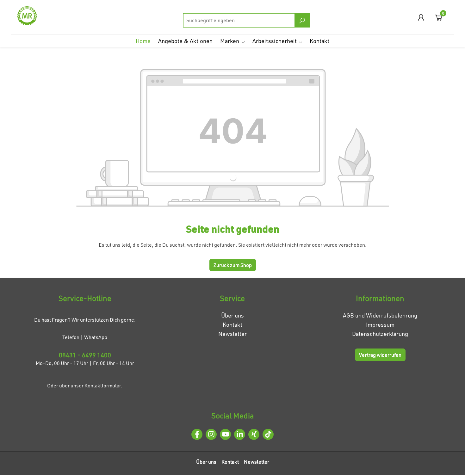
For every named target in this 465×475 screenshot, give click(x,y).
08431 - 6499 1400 (85, 355)
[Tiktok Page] (268, 434)
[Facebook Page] (196, 434)
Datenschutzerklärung (380, 333)
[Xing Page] (253, 434)
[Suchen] (302, 20)
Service (232, 298)
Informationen (380, 298)
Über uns (232, 315)
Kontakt (232, 324)
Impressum (380, 324)
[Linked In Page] (239, 434)
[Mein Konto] (421, 17)
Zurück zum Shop (233, 265)
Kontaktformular (102, 385)
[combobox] (239, 20)
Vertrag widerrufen (380, 355)
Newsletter (232, 333)
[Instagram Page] (211, 434)
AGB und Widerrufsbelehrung (380, 315)
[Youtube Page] (225, 434)
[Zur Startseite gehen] (49, 15)
